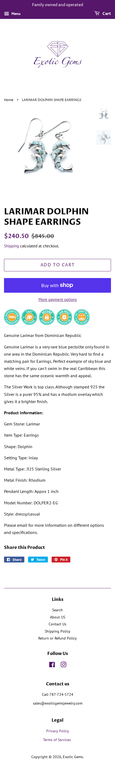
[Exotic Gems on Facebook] (52, 665)
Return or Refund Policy (57, 638)
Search (57, 610)
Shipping (11, 245)
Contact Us (57, 624)
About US (57, 617)
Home (8, 100)
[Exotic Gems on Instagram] (63, 665)
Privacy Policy (57, 731)
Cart (106, 13)
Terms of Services (57, 739)
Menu (15, 13)
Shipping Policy (57, 631)
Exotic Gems (73, 756)
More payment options (58, 299)
